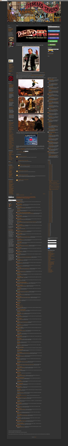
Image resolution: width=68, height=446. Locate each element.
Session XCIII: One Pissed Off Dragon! (21, 423)
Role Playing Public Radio (51, 263)
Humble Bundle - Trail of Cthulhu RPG (53, 182)
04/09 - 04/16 (50, 209)
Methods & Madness (19, 247)
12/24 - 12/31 (50, 165)
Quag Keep (18, 304)
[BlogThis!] (25, 151)
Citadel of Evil (10, 126)
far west (19, 152)
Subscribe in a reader (10, 74)
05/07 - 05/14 (50, 205)
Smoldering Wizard (19, 276)
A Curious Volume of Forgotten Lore (11, 166)
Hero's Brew (49, 258)
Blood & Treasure (11, 173)
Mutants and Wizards (19, 307)
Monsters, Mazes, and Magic (52, 128)
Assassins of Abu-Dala (11, 122)
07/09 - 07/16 (50, 197)
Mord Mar (18, 411)
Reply (18, 162)
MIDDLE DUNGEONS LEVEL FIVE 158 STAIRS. (22, 395)
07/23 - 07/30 (50, 195)
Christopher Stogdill (11, 205)
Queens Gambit (18, 210)
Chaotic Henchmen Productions (20, 377)
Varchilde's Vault (19, 315)
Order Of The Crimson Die (20, 349)
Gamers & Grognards (19, 366)
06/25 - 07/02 (50, 199)
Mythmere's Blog (50, 141)
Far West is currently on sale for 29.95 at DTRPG (36, 75)
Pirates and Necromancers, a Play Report (21, 330)
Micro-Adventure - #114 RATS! (52, 116)
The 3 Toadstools (19, 253)
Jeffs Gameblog (19, 302)
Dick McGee (19, 170)
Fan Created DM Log (11, 194)
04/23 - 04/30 (50, 207)
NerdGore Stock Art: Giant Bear (11, 71)
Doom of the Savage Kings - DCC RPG (11, 127)
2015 (49, 229)
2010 (49, 234)
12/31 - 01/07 (50, 164)
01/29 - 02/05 (50, 218)
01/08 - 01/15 (50, 221)
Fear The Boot (49, 255)
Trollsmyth (18, 321)
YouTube (22, 149)
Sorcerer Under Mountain (51, 97)
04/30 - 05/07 (50, 206)
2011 (49, 233)
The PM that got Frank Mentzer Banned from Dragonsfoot (11, 93)
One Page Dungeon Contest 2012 (11, 136)
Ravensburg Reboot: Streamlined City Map (21, 375)
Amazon (19, 148)
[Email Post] (23, 151)
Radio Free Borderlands (51, 262)
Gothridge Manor (19, 273)
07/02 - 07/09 (50, 198)
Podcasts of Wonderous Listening (12, 23)
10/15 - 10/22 (50, 174)
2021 (49, 224)
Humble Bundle (23, 148)
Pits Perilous (18, 250)
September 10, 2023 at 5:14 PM (24, 170)
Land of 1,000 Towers (11, 134)
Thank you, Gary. (50, 123)
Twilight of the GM (19, 332)
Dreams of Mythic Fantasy (20, 383)
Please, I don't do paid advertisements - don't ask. (22, 397)
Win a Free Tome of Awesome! (52, 145)
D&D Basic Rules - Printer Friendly (11, 181)
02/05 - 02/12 (50, 217)
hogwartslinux (19, 179)
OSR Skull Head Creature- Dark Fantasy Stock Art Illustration (11, 65)
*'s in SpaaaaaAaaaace (19, 333)
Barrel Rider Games (32, 22)
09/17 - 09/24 (50, 178)
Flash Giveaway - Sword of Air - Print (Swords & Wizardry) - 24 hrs (11, 108)
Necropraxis (18, 344)
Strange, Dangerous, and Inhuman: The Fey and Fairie (22, 361)
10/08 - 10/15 (50, 175)
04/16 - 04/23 (50, 208)
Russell (19, 156)
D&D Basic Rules (11, 180)
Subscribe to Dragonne (19, 242)
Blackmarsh (10, 124)
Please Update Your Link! (19, 403)
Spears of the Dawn (11, 177)
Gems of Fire (10, 130)
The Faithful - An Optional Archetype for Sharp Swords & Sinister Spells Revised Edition (25, 364)
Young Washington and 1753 (20, 265)
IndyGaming (18, 341)
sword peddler (50, 134)
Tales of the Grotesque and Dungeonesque (11, 138)
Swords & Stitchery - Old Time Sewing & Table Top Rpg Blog (23, 212)
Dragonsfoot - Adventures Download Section (11, 129)
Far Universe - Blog (51, 144)
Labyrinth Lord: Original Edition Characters (10, 175)
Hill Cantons (18, 270)
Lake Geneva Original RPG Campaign (21, 309)
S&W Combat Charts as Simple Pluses (11, 152)
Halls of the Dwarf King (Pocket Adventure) (11, 191)
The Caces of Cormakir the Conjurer (11, 143)
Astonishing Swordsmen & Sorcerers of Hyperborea (10, 172)
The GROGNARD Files (50, 271)
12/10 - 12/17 (50, 167)
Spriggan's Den (19, 312)
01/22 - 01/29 (50, 219)
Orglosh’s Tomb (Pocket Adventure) (11, 192)
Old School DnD (19, 372)
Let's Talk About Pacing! (19, 389)
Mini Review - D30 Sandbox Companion (11, 114)
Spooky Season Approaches (20, 204)
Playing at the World (19, 318)
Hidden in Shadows (19, 296)
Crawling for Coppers (19, 369)
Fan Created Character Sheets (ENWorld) (11, 184)
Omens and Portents (19, 352)
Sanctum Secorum (50, 266)
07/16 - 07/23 (50, 196)
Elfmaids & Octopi (19, 227)
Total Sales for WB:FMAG (19, 406)
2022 (49, 223)
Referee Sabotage (19, 288)
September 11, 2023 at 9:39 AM (25, 179)
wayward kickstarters (24, 152)
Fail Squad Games (19, 380)
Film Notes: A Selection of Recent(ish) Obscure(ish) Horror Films (23, 268)
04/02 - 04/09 (50, 210)
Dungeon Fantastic (19, 218)
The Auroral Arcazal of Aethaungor (11, 141)
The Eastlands (10, 144)
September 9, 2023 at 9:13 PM (23, 156)
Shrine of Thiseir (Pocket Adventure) (11, 189)
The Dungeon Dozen (19, 408)
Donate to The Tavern (50, 54)
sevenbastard (19, 160)
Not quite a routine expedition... (52, 132)
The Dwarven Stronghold (51, 151)
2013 (49, 231)
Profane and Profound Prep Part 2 (20, 392)
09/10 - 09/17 (50, 179)
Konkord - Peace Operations (20, 262)
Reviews (17, 22)
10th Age (10, 121)
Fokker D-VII (18, 201)
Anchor (20, 149)
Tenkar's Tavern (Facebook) (11, 22)
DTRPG (17, 148)
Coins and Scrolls (19, 267)
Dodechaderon (10, 157)
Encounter (10, 156)
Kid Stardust (50, 94)
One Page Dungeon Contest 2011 (11, 135)
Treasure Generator (11, 193)
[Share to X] (26, 151)
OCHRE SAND (18, 358)
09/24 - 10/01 (50, 177)
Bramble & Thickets (19, 414)
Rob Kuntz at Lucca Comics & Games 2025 (21, 310)
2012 (49, 232)
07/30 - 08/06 (50, 194)
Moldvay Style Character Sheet (11, 185)
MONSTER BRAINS (19, 338)
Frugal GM (18, 256)
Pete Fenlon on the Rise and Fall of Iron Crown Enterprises (22, 245)
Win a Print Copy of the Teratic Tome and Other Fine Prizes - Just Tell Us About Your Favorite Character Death (11, 100)
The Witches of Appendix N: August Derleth (21, 207)
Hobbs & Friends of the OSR (51, 259)
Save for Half (49, 267)
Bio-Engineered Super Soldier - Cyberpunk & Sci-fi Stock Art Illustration (11, 67)
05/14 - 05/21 (50, 204)
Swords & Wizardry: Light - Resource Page (22, 23)
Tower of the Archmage (19, 224)
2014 (49, 230)
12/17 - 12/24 (50, 166)
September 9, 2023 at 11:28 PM (25, 160)
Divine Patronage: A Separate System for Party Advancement (23, 291)
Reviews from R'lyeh (19, 215)
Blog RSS (50, 154)
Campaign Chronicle (19, 374)
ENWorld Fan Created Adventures (11, 187)
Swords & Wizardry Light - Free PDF (40, 22)
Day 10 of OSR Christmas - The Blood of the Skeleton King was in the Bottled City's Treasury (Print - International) (11, 86)
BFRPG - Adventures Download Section (11, 123)
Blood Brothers (10, 70)
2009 (49, 235)
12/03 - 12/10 (50, 168)
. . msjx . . (50, 112)
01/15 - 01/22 (50, 220)
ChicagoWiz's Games (19, 335)
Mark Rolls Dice (19, 417)
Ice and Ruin (18, 279)
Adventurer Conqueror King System (11, 167)
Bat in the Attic (18, 230)
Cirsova (49, 82)
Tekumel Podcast (50, 269)
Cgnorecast (49, 252)
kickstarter (21, 152)
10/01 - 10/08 (50, 176)
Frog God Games (31, 23)
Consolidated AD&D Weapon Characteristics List (21, 285)
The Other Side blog (51, 86)
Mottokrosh (50, 124)
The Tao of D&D (19, 293)
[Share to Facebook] (27, 151)
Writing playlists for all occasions (20, 324)
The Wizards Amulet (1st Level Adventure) (11, 188)
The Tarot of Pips (19, 327)
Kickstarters (20, 22)
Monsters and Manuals (19, 233)
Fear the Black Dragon (50, 254)
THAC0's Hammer (50, 270)
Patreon (28, 22)
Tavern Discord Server (49, 22)
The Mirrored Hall (11, 146)
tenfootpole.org (19, 209)
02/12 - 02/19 (50, 216)
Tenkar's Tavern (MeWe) (38, 23)
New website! (18, 400)
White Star (24, 22)
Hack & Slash (18, 299)
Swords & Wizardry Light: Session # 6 (20, 426)
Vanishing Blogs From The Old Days (20, 239)
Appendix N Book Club (50, 251)
